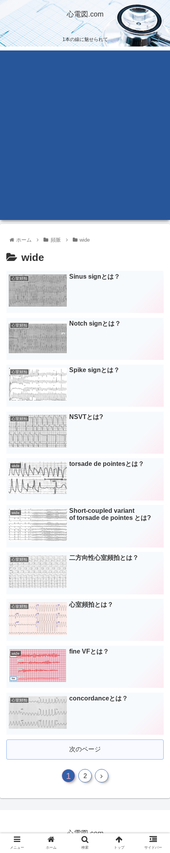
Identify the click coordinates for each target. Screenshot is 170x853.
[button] (154, 708)
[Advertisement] (85, 135)
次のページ (85, 749)
